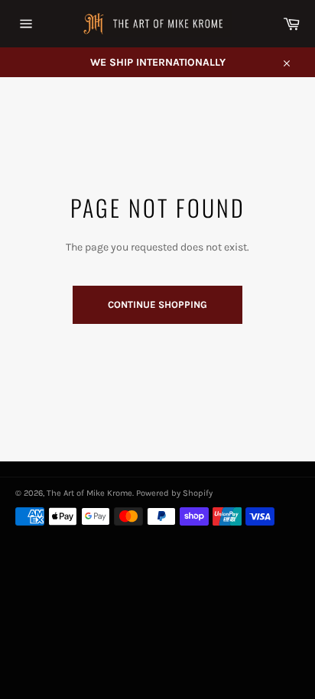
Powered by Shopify (174, 493)
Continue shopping (157, 304)
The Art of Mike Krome (89, 493)
